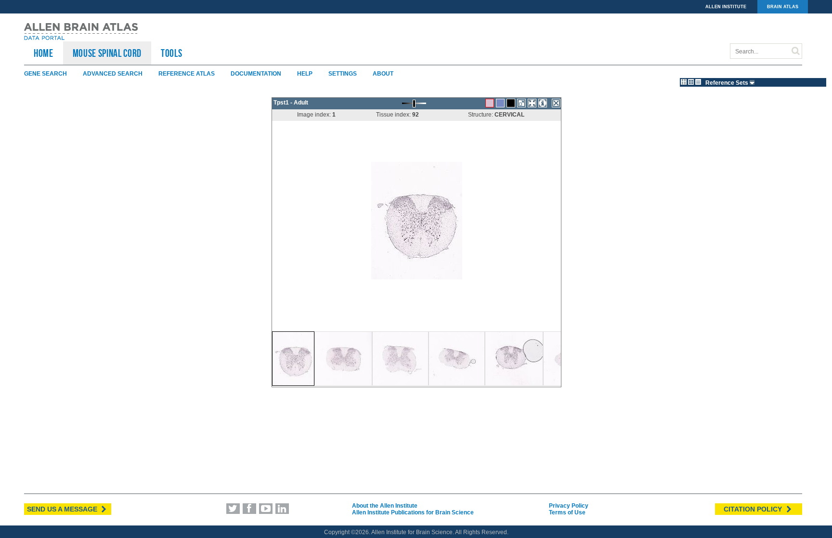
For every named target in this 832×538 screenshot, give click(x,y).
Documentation (256, 73)
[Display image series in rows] (698, 82)
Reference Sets (727, 82)
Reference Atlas (186, 73)
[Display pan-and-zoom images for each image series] (684, 82)
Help (304, 73)
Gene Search (45, 73)
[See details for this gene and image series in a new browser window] (542, 103)
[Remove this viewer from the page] (556, 103)
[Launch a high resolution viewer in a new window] (521, 103)
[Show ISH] (489, 103)
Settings (342, 73)
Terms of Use (567, 512)
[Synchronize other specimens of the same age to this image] (532, 103)
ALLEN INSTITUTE (725, 6)
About (383, 73)
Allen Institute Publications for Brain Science (413, 512)
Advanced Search (113, 73)
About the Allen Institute (384, 505)
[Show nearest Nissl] (500, 103)
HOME (43, 53)
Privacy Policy (568, 505)
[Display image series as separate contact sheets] (691, 82)
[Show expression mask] (511, 103)
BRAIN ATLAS (782, 6)
